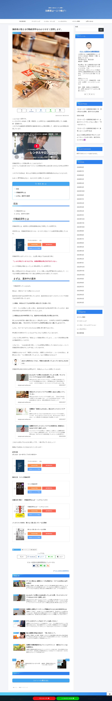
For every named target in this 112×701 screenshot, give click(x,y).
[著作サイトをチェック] (33, 565)
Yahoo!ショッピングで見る (34, 248)
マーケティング (17, 549)
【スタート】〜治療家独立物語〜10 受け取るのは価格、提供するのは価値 (89, 110)
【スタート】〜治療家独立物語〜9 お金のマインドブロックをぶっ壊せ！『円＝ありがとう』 (89, 122)
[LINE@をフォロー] (40, 565)
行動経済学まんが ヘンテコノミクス (38, 506)
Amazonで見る (34, 244)
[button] (60, 110)
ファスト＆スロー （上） (35, 240)
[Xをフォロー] (37, 565)
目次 (39, 184)
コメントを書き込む (41, 680)
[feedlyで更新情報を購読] (44, 565)
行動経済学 (34, 549)
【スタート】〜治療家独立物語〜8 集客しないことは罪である (89, 130)
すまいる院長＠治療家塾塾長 (89, 52)
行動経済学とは (21, 192)
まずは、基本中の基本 (23, 196)
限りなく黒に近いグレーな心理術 (37, 529)
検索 (76, 26)
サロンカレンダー (43, 698)
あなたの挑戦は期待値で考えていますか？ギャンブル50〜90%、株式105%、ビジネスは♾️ (89, 137)
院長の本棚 (80, 115)
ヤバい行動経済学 (32, 484)
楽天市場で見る (49, 244)
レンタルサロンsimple (67, 698)
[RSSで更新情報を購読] (47, 565)
